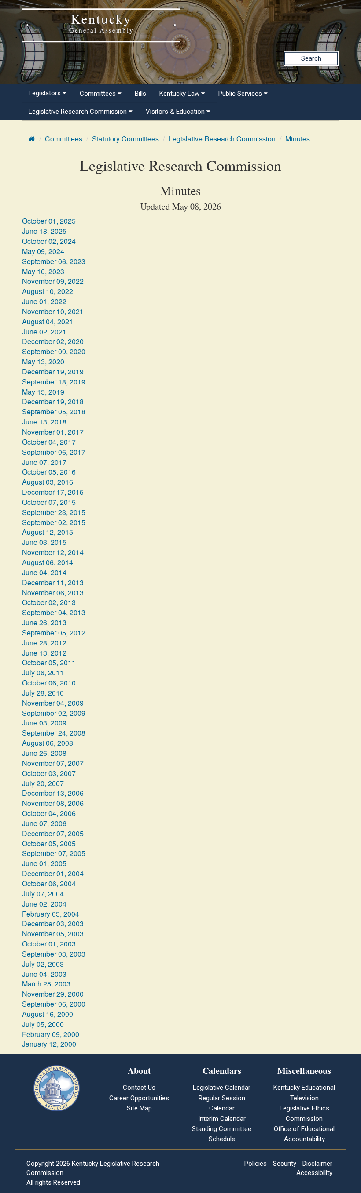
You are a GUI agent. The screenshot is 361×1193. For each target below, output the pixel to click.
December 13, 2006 (53, 793)
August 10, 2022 (47, 291)
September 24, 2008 (53, 733)
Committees (63, 139)
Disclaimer (317, 1164)
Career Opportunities (139, 1098)
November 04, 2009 (53, 703)
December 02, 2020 (53, 341)
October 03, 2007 (49, 773)
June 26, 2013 (44, 622)
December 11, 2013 (53, 582)
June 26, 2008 (44, 753)
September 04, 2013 (53, 612)
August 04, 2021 (47, 321)
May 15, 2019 (43, 392)
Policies (255, 1164)
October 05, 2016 (49, 472)
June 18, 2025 (44, 231)
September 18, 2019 (53, 382)
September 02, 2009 (53, 713)
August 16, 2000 (47, 1014)
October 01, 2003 (49, 944)
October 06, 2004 (49, 883)
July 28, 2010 (43, 693)
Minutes (297, 139)
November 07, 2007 (53, 763)
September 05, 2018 (53, 411)
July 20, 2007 (43, 783)
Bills (140, 94)
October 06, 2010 (49, 683)
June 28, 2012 (44, 643)
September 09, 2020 (53, 351)
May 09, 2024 (43, 251)
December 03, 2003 (53, 923)
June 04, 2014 (44, 572)
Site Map (139, 1108)
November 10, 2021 (53, 311)
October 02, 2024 (49, 241)
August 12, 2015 (47, 532)
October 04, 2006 (49, 813)
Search (311, 58)
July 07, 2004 (43, 893)
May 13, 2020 (43, 361)
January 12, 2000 (49, 1044)
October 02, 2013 (49, 602)
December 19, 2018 (53, 401)
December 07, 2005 (53, 833)
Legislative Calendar (221, 1087)
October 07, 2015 (49, 502)
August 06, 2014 (47, 562)
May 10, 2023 (43, 271)
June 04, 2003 (44, 974)
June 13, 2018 (44, 422)
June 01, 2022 (44, 301)
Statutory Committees (125, 139)
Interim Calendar (222, 1119)
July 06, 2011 (43, 672)
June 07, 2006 (44, 823)
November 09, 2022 (53, 281)
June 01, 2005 (44, 863)
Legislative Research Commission (222, 139)
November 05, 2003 (53, 933)
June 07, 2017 (44, 462)
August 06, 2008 (47, 743)
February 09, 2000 (50, 1034)
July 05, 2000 (43, 1024)
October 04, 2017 (49, 442)
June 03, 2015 (44, 542)
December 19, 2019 (53, 371)
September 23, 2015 (53, 512)
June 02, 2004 (44, 904)
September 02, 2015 (53, 522)
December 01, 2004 (53, 873)
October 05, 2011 (49, 662)
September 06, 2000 (53, 1004)
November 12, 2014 (53, 552)
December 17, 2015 (53, 492)
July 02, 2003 (43, 964)
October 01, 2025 (49, 221)
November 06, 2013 (53, 592)
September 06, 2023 (53, 261)
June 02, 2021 (44, 331)
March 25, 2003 (46, 984)
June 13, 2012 (44, 653)
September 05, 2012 (53, 632)
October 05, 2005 (49, 843)
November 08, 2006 (53, 803)
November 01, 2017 (53, 432)
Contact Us (139, 1087)
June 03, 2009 (44, 723)
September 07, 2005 (53, 853)
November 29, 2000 (53, 994)
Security (284, 1164)
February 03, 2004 (50, 914)
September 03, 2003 (53, 954)
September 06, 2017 (53, 452)
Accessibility (314, 1173)
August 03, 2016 (47, 482)
